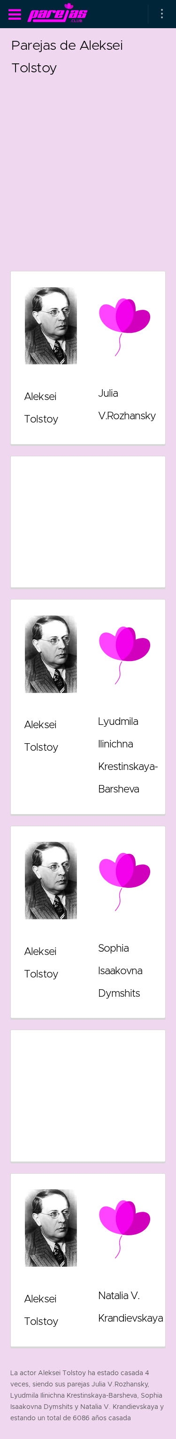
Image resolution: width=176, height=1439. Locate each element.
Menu (14, 14)
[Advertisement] (88, 167)
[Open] (162, 14)
